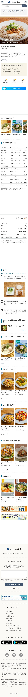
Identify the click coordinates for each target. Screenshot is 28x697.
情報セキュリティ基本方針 (14, 628)
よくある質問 (12, 588)
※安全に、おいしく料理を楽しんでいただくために (13, 273)
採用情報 (9, 623)
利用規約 (9, 618)
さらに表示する (14, 73)
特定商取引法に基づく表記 (14, 630)
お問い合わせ (9, 568)
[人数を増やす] (25, 218)
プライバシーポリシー (13, 625)
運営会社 (9, 621)
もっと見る (3, 398)
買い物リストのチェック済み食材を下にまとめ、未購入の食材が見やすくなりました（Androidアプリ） (13, 12)
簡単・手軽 (4, 59)
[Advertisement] (14, 102)
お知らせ (9, 611)
